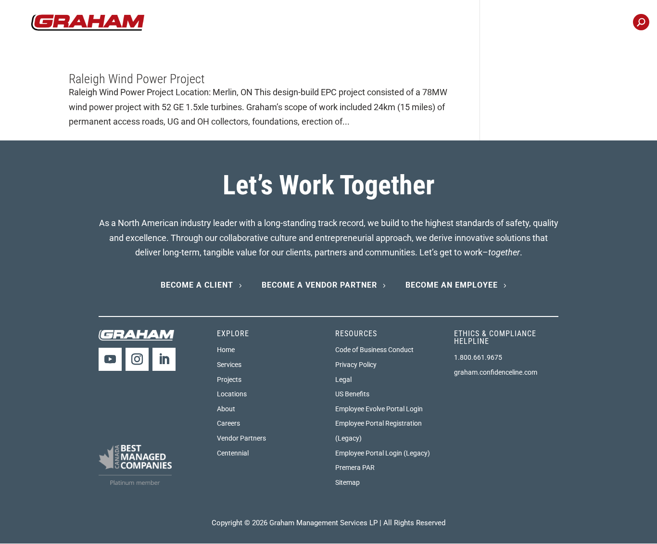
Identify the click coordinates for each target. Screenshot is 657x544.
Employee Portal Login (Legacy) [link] (382, 453)
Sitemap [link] (347, 482)
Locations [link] (549, 23)
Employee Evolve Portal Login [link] (379, 409)
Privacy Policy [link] (356, 364)
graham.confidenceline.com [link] (495, 372)
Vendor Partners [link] (241, 438)
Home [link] (226, 350)
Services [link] (229, 364)
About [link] (226, 409)
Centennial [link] (601, 23)
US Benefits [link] (352, 394)
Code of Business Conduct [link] (374, 350)
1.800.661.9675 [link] (478, 357)
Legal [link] (343, 379)
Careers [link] (502, 23)
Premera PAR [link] (355, 467)
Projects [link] (413, 23)
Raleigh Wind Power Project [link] (137, 79)
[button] (110, 359)
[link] (87, 22)
